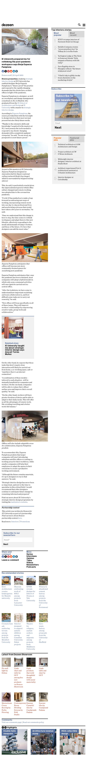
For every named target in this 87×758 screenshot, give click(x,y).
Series (30, 554)
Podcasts (31, 567)
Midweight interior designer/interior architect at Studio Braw (69, 160)
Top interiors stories (61, 30)
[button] (79, 24)
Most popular (57, 34)
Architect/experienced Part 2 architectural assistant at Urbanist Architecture (69, 169)
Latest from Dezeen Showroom (17, 655)
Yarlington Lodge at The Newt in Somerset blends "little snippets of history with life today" (69, 57)
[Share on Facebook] (3, 71)
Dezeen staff (6, 75)
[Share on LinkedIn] (14, 71)
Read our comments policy (33, 722)
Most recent (73, 34)
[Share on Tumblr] (16, 71)
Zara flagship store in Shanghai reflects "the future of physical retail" (69, 67)
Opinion (30, 558)
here (20, 518)
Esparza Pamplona (19, 113)
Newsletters (33, 565)
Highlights (12, 728)
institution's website (19, 502)
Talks (29, 560)
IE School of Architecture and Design (14, 104)
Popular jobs (57, 139)
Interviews (32, 556)
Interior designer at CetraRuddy (65, 178)
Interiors (15, 521)
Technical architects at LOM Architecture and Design (69, 145)
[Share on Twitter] (5, 71)
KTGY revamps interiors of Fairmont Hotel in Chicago (68, 40)
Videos (30, 563)
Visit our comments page (12, 722)
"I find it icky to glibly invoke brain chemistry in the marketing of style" (69, 76)
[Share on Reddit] (11, 71)
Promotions (25, 521)
